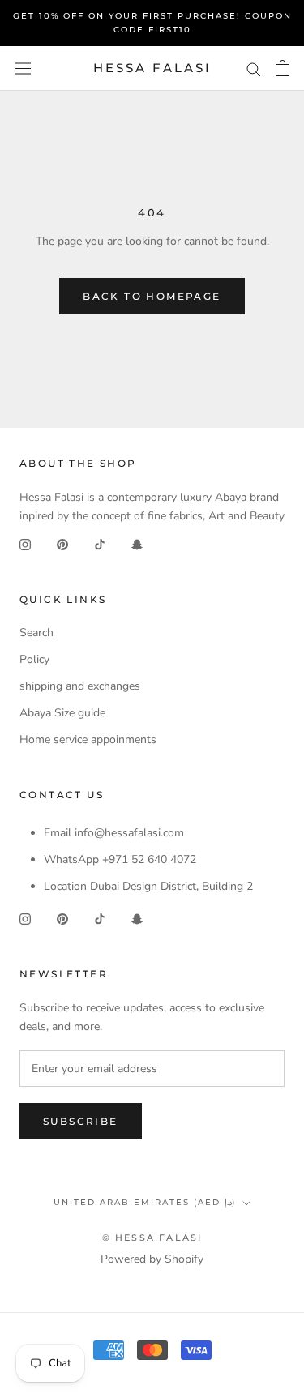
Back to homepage (152, 296)
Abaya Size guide (62, 712)
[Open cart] (282, 68)
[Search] (253, 68)
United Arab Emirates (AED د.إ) (145, 1202)
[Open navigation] (23, 68)
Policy (34, 659)
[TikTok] (99, 543)
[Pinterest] (62, 543)
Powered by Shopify (152, 1259)
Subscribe (80, 1121)
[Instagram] (25, 543)
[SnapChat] (137, 543)
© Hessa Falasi (152, 1237)
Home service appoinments (87, 739)
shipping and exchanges (79, 686)
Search (36, 632)
